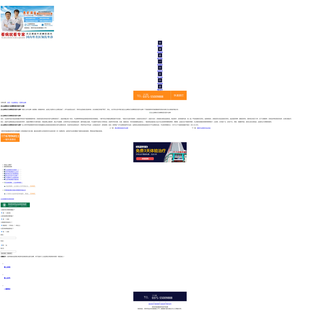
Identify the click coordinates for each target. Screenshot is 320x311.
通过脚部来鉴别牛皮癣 (121, 128)
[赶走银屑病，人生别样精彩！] (13, 181)
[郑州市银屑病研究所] (3, 5)
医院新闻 (157, 304)
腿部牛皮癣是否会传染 (203, 128)
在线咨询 (163, 304)
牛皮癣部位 (14, 102)
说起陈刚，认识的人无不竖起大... (21, 186)
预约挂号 (168, 304)
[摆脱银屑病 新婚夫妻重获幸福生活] (15, 189)
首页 (8, 102)
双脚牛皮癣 (23, 102)
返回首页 (151, 304)
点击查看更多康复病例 (7, 199)
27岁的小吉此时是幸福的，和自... (21, 194)
